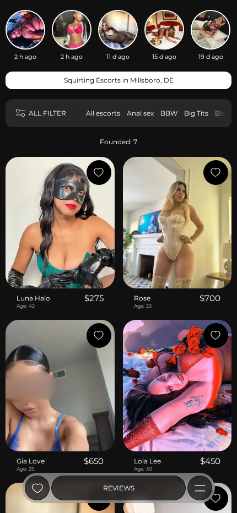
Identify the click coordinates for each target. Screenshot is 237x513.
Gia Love (31, 461)
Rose (142, 298)
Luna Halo (33, 298)
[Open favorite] (37, 488)
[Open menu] (199, 488)
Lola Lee (147, 461)
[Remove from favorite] (99, 172)
